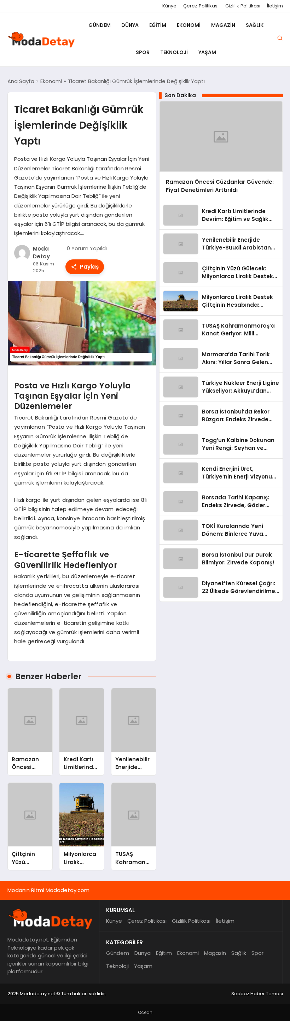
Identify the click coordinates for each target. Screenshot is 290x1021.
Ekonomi (189, 25)
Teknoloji (174, 52)
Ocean (145, 1012)
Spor (143, 52)
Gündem (99, 25)
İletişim (275, 6)
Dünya (130, 25)
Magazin (223, 25)
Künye (169, 6)
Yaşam (207, 52)
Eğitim (157, 25)
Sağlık (254, 25)
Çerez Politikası (201, 6)
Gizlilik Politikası (242, 6)
